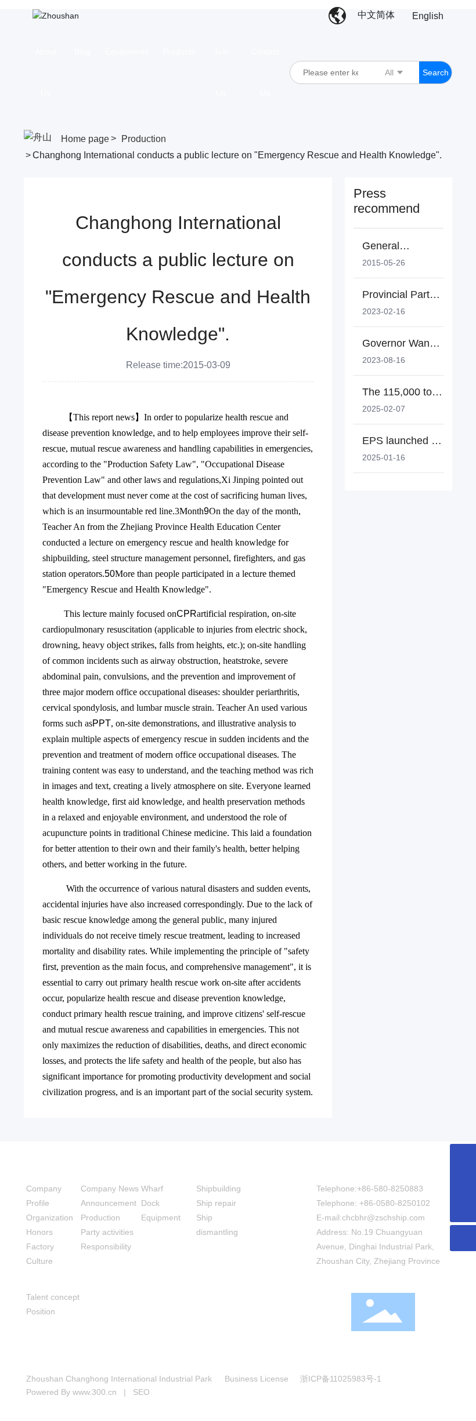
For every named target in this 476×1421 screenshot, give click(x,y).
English (427, 16)
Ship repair (216, 1203)
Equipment (161, 1217)
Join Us (43, 1275)
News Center (111, 1166)
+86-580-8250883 (390, 1188)
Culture (39, 1261)
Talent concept (53, 1297)
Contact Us (342, 1166)
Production (143, 139)
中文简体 (376, 15)
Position (40, 1311)
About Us (47, 1166)
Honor (37, 1232)
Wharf (152, 1188)
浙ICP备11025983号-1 (340, 1378)
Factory (40, 1246)
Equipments (168, 1166)
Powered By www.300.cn (71, 1392)
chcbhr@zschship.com (383, 1217)
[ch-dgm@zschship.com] (463, 1157)
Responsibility (106, 1246)
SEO (141, 1392)
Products (216, 1166)
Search (436, 72)
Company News (110, 1188)
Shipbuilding (218, 1188)
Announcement (108, 1203)
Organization (49, 1217)
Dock (150, 1203)
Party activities (107, 1232)
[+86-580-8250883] (463, 1183)
